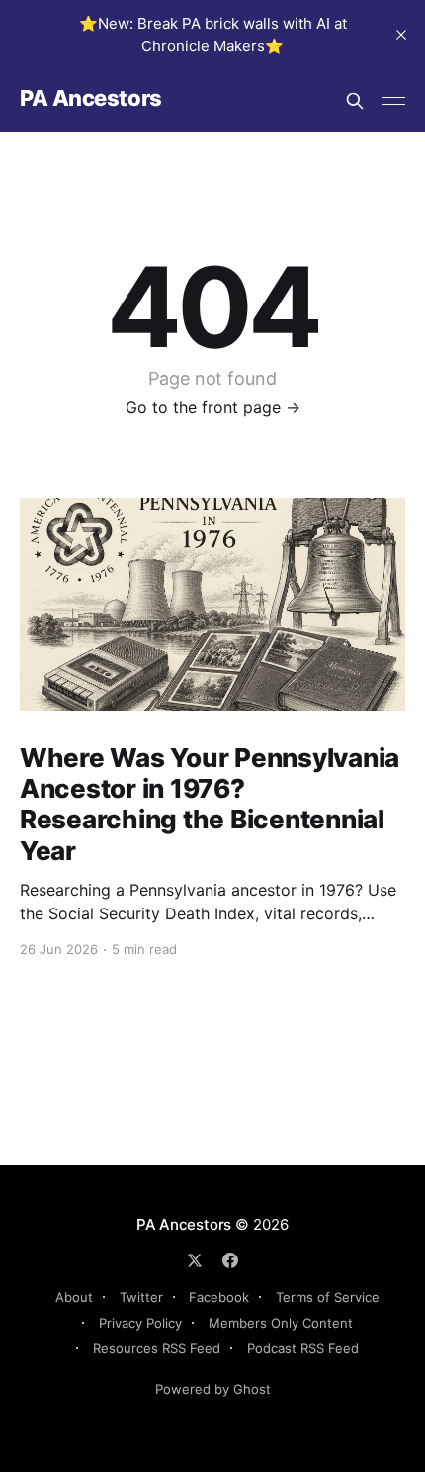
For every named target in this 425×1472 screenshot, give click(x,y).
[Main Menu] (393, 101)
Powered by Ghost (213, 1389)
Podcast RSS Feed (303, 1348)
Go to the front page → (213, 407)
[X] (195, 1260)
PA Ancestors (91, 98)
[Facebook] (230, 1260)
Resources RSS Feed (156, 1348)
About (74, 1297)
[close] (401, 34)
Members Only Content (281, 1323)
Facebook (219, 1297)
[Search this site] (355, 101)
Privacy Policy (140, 1323)
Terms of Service (328, 1297)
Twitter (141, 1297)
